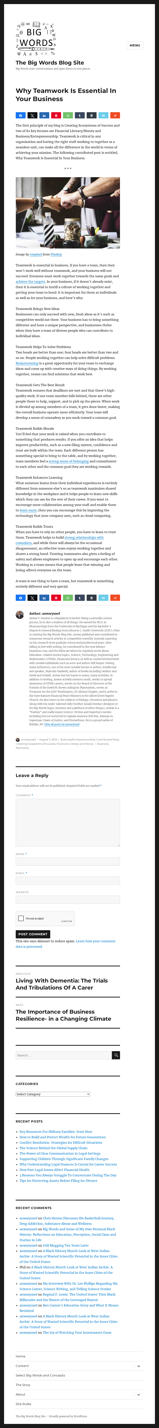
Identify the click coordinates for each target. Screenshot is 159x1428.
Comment (24, 795)
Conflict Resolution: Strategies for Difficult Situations (61, 1142)
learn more (28, 510)
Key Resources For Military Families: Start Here (56, 1132)
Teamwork (22, 747)
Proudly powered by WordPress (68, 1416)
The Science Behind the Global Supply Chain (53, 1148)
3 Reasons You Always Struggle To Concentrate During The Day (68, 1175)
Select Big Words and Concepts (40, 1375)
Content (22, 1366)
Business (102, 743)
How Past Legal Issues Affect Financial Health (55, 1170)
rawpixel (36, 254)
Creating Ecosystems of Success (35, 743)
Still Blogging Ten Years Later (66, 1245)
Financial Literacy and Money (75, 743)
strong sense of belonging (69, 461)
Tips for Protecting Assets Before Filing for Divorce (58, 1181)
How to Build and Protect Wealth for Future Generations (63, 1137)
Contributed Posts (107, 739)
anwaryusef (28, 739)
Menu (135, 45)
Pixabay (56, 254)
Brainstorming (27, 363)
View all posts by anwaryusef (62, 724)
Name (21, 854)
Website (22, 892)
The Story (23, 1385)
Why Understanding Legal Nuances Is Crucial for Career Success (68, 1164)
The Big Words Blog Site (50, 62)
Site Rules (23, 1404)
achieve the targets (30, 282)
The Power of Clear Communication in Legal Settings (60, 1153)
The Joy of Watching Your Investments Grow (77, 1332)
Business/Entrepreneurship (77, 739)
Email (21, 873)
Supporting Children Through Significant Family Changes (64, 1159)
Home (20, 1356)
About (20, 1394)
